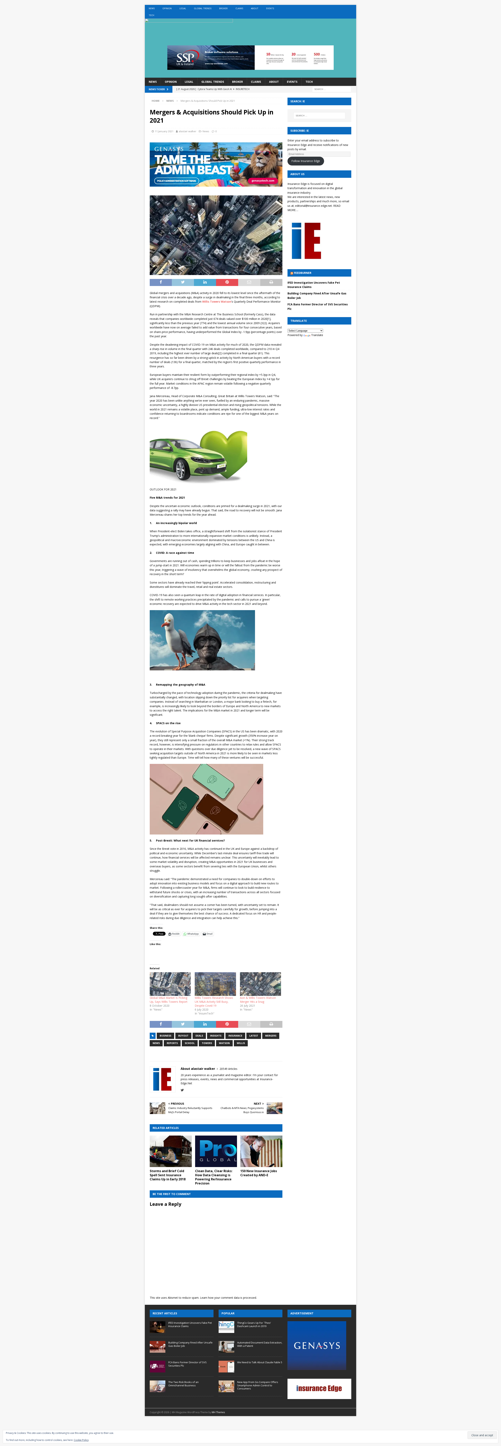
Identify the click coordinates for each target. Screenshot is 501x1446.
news (156, 1043)
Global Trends (202, 8)
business (165, 1035)
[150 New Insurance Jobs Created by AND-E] (261, 1151)
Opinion (167, 8)
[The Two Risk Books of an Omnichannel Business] (157, 1386)
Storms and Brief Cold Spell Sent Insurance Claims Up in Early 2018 (168, 1175)
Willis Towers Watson (216, 301)
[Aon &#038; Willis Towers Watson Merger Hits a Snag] (260, 984)
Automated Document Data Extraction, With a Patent (259, 1344)
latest (253, 1035)
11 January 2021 (164, 131)
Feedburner (302, 273)
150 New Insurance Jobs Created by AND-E (258, 1173)
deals (199, 1035)
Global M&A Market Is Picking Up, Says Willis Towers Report (168, 1000)
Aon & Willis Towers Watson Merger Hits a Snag (258, 1000)
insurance (235, 1035)
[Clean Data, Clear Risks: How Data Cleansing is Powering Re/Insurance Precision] (216, 1151)
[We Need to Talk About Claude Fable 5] (226, 1366)
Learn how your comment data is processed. (228, 1297)
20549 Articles (228, 1069)
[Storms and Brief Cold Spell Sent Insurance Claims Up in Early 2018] (171, 1151)
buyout (183, 1035)
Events (270, 8)
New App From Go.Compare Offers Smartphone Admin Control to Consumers (257, 1385)
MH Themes (218, 1412)
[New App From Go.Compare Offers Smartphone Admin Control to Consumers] (226, 1386)
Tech (151, 15)
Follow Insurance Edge (305, 161)
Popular (228, 1313)
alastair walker (187, 131)
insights (215, 1035)
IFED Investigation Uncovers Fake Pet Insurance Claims (190, 1324)
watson (224, 1043)
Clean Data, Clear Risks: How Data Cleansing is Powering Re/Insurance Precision (213, 1177)
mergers (270, 1035)
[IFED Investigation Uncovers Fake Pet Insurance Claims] (157, 1327)
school (190, 1043)
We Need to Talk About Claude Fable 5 (259, 1362)
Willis (241, 1043)
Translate (317, 335)
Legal (182, 8)
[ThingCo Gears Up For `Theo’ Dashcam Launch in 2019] (226, 1327)
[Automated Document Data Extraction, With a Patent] (226, 1347)
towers (207, 1043)
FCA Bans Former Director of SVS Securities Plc (187, 1364)
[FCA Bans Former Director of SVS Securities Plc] (157, 1366)
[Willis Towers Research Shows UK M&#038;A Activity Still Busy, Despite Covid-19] (215, 984)
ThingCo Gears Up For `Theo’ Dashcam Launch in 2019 (254, 1324)
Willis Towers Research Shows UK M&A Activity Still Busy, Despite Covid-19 (214, 1001)
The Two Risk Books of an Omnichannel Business (183, 1383)
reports (172, 1043)
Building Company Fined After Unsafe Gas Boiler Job (190, 1344)
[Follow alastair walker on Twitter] (182, 1090)
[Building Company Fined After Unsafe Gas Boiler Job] (157, 1347)
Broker (223, 8)
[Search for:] (331, 89)
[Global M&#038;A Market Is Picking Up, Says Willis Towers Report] (170, 984)
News (152, 8)
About (254, 8)
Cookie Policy (81, 1440)
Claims (239, 8)
